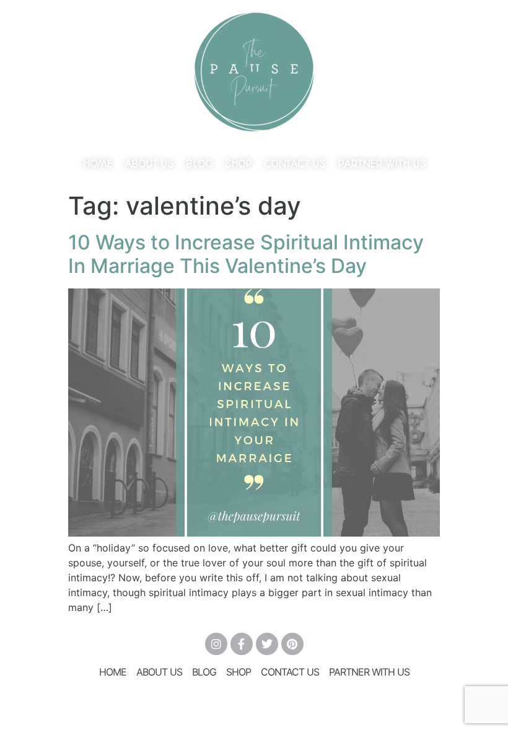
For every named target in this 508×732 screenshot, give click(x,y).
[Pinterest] (292, 644)
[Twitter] (267, 644)
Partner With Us (382, 164)
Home (97, 164)
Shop (238, 164)
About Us (149, 164)
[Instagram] (216, 644)
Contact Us (294, 164)
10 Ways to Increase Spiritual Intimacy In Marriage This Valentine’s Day (246, 254)
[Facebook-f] (241, 644)
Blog (199, 164)
